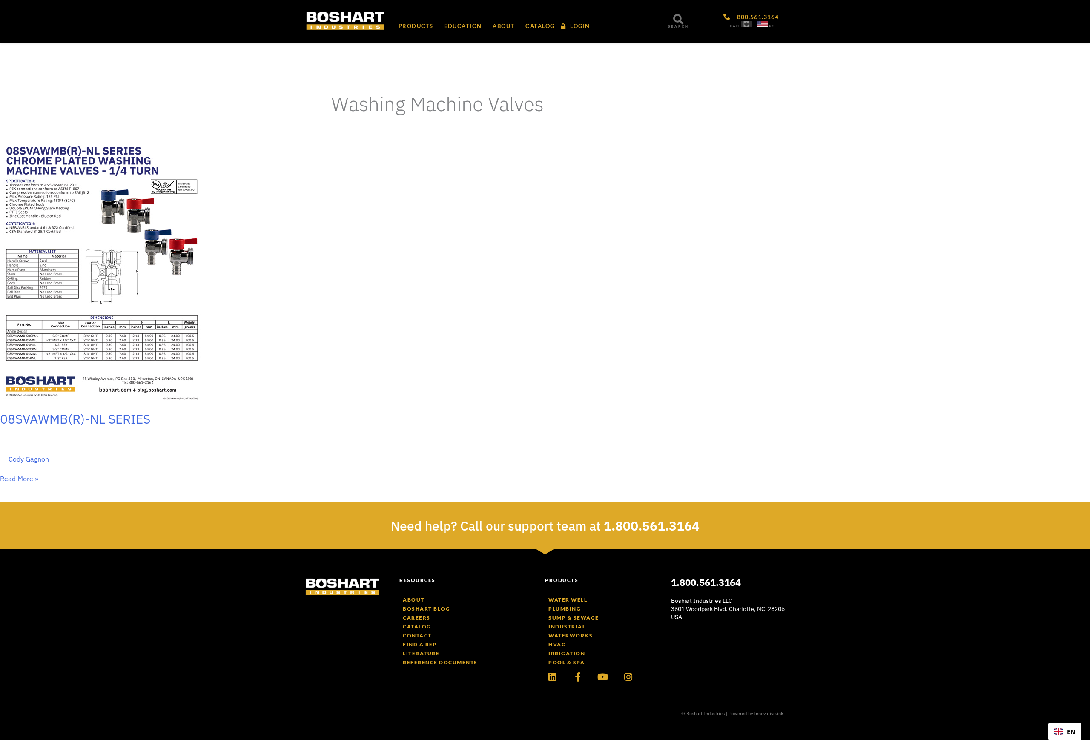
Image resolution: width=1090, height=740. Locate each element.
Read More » (19, 478)
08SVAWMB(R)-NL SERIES (75, 418)
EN (1071, 732)
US (772, 26)
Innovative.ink (768, 714)
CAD (735, 26)
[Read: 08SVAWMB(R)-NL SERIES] (100, 269)
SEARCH (678, 26)
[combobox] (1064, 731)
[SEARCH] (678, 19)
